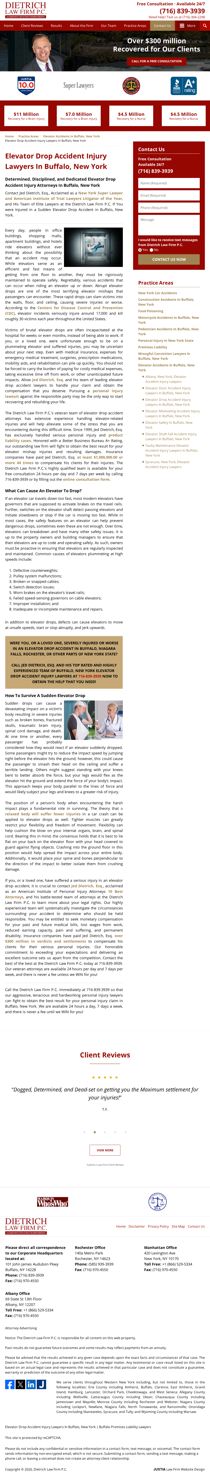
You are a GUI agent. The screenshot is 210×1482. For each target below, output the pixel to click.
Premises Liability (152, 347)
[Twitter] (20, 1384)
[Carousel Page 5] (125, 1132)
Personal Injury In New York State (165, 340)
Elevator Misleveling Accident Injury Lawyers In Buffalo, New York (172, 413)
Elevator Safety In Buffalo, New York (168, 425)
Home (8, 25)
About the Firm (81, 25)
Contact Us (162, 25)
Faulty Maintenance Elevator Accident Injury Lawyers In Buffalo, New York (171, 450)
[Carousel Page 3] (105, 1132)
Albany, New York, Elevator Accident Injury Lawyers (165, 379)
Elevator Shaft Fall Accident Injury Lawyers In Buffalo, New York (171, 436)
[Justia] (41, 1384)
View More (105, 1150)
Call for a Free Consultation (157, 61)
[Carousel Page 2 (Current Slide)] (95, 1132)
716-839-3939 (89, 676)
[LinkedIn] (31, 1384)
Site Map (178, 1226)
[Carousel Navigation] (105, 1132)
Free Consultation (155, 4)
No (156, 249)
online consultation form (86, 479)
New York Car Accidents (157, 293)
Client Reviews (32, 25)
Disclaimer (137, 1226)
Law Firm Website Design (179, 1469)
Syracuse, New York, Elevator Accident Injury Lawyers (167, 464)
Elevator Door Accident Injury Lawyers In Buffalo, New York (168, 390)
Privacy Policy (158, 1226)
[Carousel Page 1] (84, 1132)
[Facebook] (10, 1384)
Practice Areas (135, 25)
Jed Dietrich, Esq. (48, 379)
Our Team (108, 25)
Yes (145, 249)
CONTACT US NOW (169, 259)
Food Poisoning (150, 311)
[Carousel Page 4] (115, 1132)
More (191, 25)
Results (56, 25)
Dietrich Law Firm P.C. (50, 1469)
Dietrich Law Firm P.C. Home (25, 10)
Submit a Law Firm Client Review (105, 1164)
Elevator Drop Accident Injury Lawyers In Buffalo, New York (168, 402)
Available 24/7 (191, 4)
